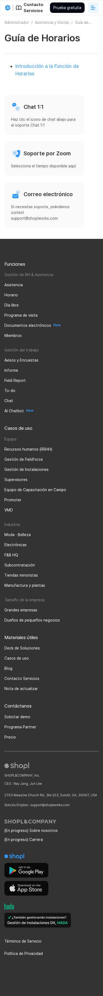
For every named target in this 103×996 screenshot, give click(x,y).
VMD (8, 510)
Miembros (13, 335)
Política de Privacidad (23, 953)
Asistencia (13, 285)
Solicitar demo (17, 717)
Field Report (15, 380)
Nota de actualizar (21, 688)
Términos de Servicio (22, 941)
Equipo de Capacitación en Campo (35, 490)
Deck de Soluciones (22, 648)
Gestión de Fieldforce (23, 459)
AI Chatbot (14, 411)
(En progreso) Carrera (23, 839)
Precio (10, 737)
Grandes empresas (20, 610)
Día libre (11, 305)
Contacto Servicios (21, 678)
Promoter (12, 500)
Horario (11, 295)
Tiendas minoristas (21, 575)
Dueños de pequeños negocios (32, 620)
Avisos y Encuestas (21, 360)
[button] (93, 7)
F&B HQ (11, 555)
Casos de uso (16, 658)
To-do (9, 390)
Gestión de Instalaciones (26, 469)
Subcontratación (19, 565)
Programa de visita (21, 315)
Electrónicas (15, 545)
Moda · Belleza (17, 535)
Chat (8, 401)
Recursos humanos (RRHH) (28, 449)
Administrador (16, 22)
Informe (11, 370)
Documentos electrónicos (27, 325)
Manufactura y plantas (24, 585)
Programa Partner (20, 727)
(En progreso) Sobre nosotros (31, 830)
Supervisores (15, 479)
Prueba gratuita (67, 7)
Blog (8, 668)
